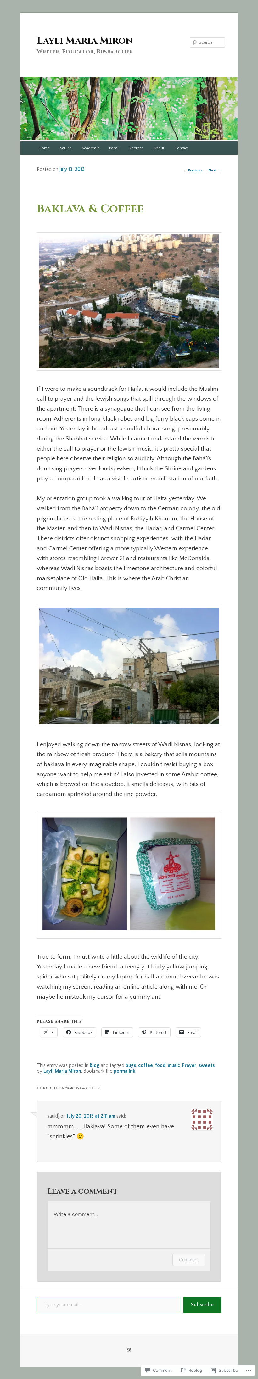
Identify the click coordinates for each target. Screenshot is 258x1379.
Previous (192, 170)
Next (215, 170)
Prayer (189, 1065)
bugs (131, 1065)
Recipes (136, 148)
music (174, 1065)
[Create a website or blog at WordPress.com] (129, 1350)
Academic (90, 148)
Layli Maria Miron (85, 41)
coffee (145, 1065)
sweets (207, 1065)
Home (44, 148)
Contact (181, 148)
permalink (124, 1071)
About (158, 148)
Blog (94, 1065)
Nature (65, 148)
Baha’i (114, 148)
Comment (189, 1259)
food (160, 1065)
